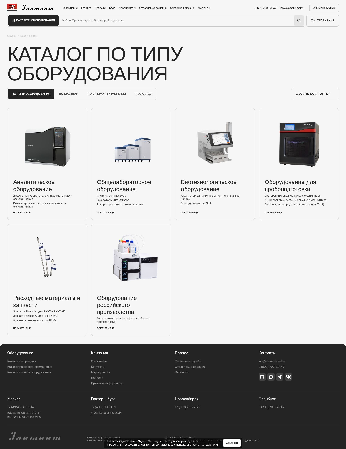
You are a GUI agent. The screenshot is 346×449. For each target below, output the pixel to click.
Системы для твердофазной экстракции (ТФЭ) (294, 204)
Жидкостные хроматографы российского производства (123, 320)
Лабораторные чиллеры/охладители (120, 204)
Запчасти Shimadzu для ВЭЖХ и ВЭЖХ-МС (39, 311)
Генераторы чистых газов (113, 200)
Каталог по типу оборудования (29, 372)
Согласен (232, 442)
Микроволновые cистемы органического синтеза (295, 200)
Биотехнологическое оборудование (209, 185)
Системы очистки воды (111, 195)
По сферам (106, 94)
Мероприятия (127, 8)
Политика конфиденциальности (103, 437)
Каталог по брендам (21, 361)
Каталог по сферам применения (29, 367)
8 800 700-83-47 (265, 8)
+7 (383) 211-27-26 (187, 407)
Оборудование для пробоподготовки (290, 185)
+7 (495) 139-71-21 (103, 407)
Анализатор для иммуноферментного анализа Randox (210, 197)
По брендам (69, 94)
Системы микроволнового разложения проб (293, 195)
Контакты (204, 8)
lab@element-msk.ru (292, 8)
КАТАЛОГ (35, 20)
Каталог (86, 8)
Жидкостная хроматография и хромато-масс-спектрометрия (42, 197)
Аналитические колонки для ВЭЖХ (34, 320)
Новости (100, 8)
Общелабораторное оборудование (124, 185)
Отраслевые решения (153, 8)
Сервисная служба (182, 8)
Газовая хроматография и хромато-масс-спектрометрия (39, 205)
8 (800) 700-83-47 (271, 367)
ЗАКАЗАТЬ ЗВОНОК (324, 7)
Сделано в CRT (252, 440)
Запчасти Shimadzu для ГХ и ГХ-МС (35, 315)
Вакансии (181, 372)
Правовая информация (107, 383)
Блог (112, 8)
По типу (31, 94)
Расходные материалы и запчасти (46, 301)
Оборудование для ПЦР (196, 203)
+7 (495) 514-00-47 (21, 407)
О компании (70, 8)
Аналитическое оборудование (34, 185)
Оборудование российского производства (117, 305)
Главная (11, 36)
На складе (143, 94)
